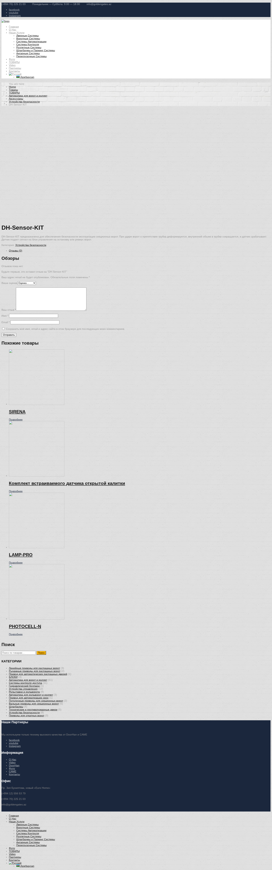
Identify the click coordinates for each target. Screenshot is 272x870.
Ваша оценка (9, 282)
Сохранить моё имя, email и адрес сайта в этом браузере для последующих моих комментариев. (65, 328)
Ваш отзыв (8, 309)
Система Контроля (27, 44)
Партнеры (15, 68)
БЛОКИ (13, 676)
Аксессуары (16, 98)
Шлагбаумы (16, 706)
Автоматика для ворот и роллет (28, 95)
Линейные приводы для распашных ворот (34, 668)
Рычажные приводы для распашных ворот (34, 671)
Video (12, 65)
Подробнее (16, 419)
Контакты (14, 71)
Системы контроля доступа (25, 682)
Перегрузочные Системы (31, 56)
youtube (13, 12)
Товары (13, 89)
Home (12, 86)
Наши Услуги (16, 32)
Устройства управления (23, 688)
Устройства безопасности (24, 101)
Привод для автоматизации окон (28, 697)
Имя (4, 315)
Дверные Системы (27, 35)
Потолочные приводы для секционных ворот (36, 700)
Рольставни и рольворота (24, 691)
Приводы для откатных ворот (26, 715)
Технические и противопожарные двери (33, 709)
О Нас (12, 29)
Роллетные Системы (28, 47)
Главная (14, 26)
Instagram (15, 15)
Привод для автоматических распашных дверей (38, 674)
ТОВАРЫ (14, 62)
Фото (12, 59)
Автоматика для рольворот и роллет (31, 694)
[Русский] (15, 74)
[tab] (140, 250)
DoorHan (14, 765)
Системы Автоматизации (31, 41)
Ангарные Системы (28, 53)
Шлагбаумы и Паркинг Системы (35, 50)
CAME (12, 771)
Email (5, 322)
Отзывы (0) (15, 250)
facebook (14, 9)
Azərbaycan (27, 77)
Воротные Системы (28, 38)
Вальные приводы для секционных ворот (34, 703)
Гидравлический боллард (24, 685)
